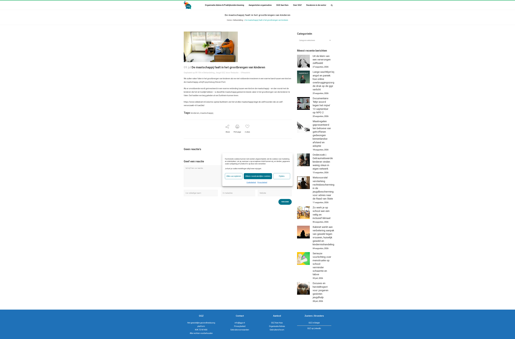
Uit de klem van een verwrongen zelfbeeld (322, 60)
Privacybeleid (262, 182)
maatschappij (206, 113)
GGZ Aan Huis (277, 323)
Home (229, 20)
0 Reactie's (245, 73)
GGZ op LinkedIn (314, 328)
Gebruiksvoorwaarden (239, 330)
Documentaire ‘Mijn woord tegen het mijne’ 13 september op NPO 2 (321, 105)
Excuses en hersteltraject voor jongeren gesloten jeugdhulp (320, 290)
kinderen (195, 113)
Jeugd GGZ (220, 73)
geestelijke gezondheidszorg (203, 323)
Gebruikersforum (277, 330)
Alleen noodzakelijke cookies (258, 176)
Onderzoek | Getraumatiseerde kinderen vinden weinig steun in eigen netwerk (323, 161)
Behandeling (238, 20)
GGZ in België (314, 323)
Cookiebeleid (251, 182)
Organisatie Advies (277, 326)
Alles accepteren (233, 176)
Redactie (234, 73)
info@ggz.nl (240, 323)
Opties (282, 176)
